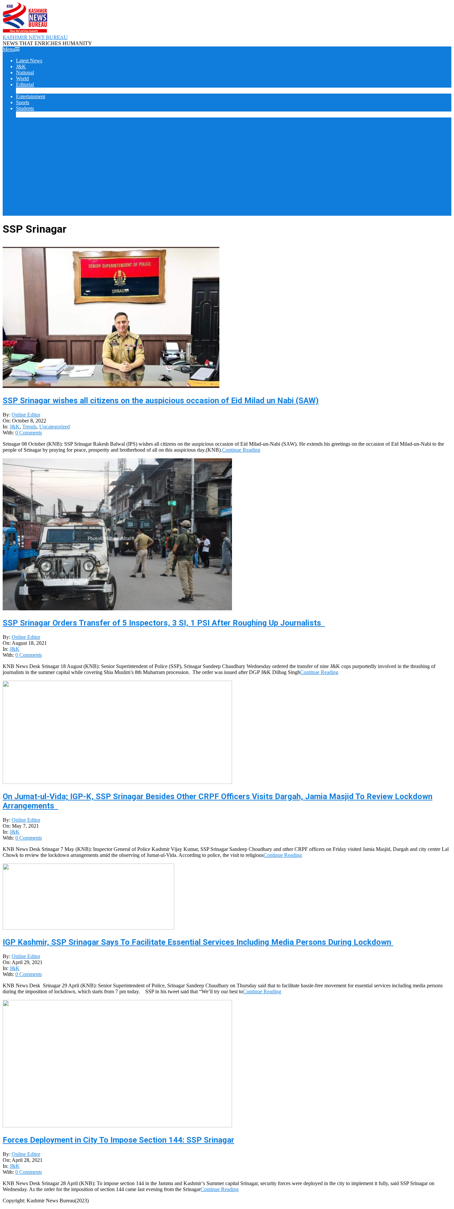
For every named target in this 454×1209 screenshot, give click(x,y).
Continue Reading (241, 450)
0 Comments (28, 432)
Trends (29, 426)
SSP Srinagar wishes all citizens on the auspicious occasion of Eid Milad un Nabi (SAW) (161, 400)
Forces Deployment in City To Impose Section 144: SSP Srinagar (118, 1140)
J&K (15, 426)
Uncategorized (54, 426)
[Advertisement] (227, 169)
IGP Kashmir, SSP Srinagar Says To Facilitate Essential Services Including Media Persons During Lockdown (198, 942)
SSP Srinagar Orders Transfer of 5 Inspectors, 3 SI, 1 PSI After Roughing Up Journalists (164, 623)
